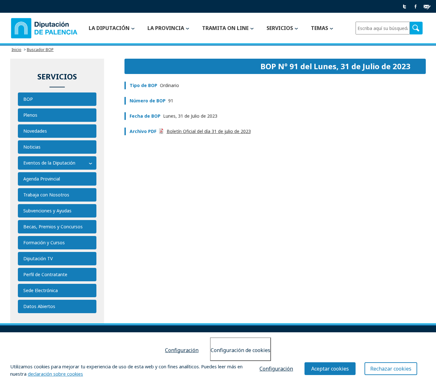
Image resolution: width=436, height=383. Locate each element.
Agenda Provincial (41, 179)
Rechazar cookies (390, 368)
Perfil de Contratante (45, 274)
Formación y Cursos (44, 242)
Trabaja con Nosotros (46, 195)
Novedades (35, 131)
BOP (28, 99)
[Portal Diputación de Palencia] (44, 28)
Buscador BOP (40, 49)
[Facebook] (415, 7)
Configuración (182, 350)
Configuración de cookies (240, 350)
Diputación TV (38, 258)
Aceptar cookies (330, 368)
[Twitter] (405, 7)
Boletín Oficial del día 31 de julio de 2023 (209, 131)
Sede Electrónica (40, 290)
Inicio (16, 49)
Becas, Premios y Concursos (53, 227)
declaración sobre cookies (55, 374)
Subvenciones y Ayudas (47, 211)
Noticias (32, 147)
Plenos (30, 115)
